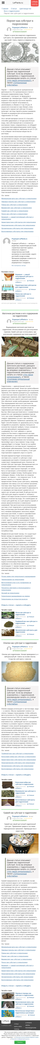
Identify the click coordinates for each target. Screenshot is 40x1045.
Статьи (14, 9)
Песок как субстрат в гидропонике (14, 214)
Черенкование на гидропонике (12, 579)
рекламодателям (30, 1028)
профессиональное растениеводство (27, 303)
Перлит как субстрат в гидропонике (14, 956)
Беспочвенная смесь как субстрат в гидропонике (24, 1003)
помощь (16, 1029)
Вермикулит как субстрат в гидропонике (16, 208)
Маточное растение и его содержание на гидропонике (20, 314)
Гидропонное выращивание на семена (15, 596)
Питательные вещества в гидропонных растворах (24, 1012)
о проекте (28, 1022)
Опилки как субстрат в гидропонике (20, 642)
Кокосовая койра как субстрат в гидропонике (18, 756)
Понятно (20, 1042)
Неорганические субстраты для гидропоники (18, 225)
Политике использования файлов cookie (27, 1037)
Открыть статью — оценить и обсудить (16, 605)
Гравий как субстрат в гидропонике (14, 211)
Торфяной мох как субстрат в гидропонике (26, 622)
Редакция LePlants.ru (20, 27)
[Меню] (3, 2)
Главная (5, 9)
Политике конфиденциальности (20, 1039)
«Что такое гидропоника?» (19, 80)
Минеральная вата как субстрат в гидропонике (18, 198)
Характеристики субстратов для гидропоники (18, 222)
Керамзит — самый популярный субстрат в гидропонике (24, 276)
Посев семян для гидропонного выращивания (18, 576)
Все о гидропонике (11, 11)
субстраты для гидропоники (8, 303)
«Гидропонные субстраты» (17, 84)
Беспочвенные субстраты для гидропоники (17, 231)
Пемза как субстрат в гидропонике (14, 205)
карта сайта (18, 1026)
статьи (16, 1024)
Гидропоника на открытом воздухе (14, 599)
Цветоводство (25, 9)
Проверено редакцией (20, 31)
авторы (27, 1025)
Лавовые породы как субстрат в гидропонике (18, 202)
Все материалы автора (19, 265)
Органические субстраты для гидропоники (17, 228)
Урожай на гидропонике (10, 593)
